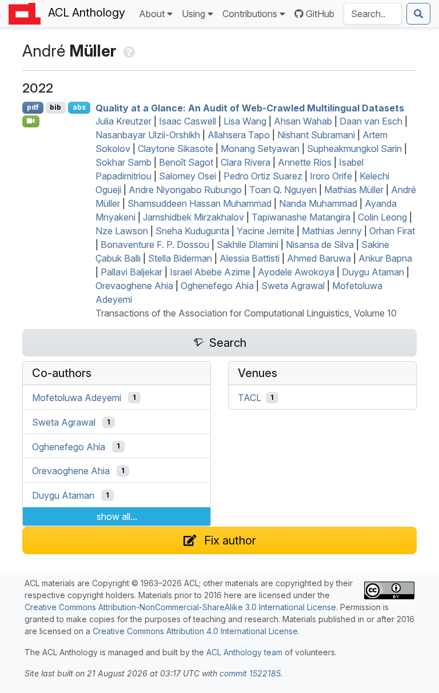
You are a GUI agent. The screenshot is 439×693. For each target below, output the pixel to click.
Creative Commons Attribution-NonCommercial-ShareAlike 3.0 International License (180, 607)
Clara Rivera (245, 162)
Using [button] (193, 13)
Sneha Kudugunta (192, 231)
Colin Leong (382, 217)
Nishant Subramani (316, 135)
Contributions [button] (249, 13)
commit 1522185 (250, 673)
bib (55, 107)
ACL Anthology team (244, 652)
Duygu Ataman (373, 272)
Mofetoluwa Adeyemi (76, 397)
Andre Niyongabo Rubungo (185, 189)
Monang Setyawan (260, 148)
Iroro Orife (331, 176)
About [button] (152, 13)
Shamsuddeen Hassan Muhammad (199, 203)
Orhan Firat (392, 231)
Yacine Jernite (265, 231)
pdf (33, 107)
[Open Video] (30, 121)
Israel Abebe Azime (210, 272)
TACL (249, 397)
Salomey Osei (187, 176)
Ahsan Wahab (303, 121)
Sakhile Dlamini (247, 244)
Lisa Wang (245, 121)
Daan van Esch (371, 121)
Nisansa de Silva (320, 244)
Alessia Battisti (250, 258)
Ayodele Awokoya (296, 272)
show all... (117, 516)
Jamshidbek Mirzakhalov (193, 217)
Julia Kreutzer (123, 121)
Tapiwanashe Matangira (301, 217)
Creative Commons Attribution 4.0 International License (195, 631)
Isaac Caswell (187, 121)
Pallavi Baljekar (131, 272)
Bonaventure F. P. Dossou (155, 244)
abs (79, 107)
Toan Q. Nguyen (283, 189)
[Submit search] (418, 14)
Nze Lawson (121, 231)
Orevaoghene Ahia (134, 285)
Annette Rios (305, 162)
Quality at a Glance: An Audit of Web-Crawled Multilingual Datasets (249, 107)
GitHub (320, 13)
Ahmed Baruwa (319, 258)
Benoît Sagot (186, 162)
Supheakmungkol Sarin (354, 148)
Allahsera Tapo (238, 135)
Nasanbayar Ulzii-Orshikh (147, 135)
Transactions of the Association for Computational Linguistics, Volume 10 (246, 313)
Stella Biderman (180, 258)
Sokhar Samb (123, 162)
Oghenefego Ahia (217, 285)
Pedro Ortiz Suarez (263, 176)
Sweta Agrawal (293, 285)
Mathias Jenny (332, 231)
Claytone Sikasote (175, 148)
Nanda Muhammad (318, 203)
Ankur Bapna (385, 258)
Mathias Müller (354, 189)
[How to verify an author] (128, 51)
